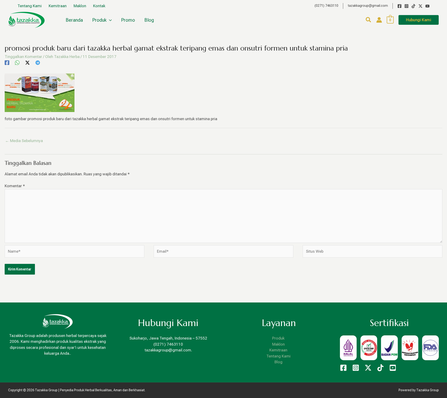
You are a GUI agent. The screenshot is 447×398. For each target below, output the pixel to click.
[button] (369, 20)
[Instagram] (406, 6)
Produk (278, 338)
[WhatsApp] (17, 62)
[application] (109, 20)
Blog (278, 362)
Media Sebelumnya (24, 140)
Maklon (278, 344)
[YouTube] (427, 6)
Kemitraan (278, 350)
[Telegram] (37, 62)
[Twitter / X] (420, 6)
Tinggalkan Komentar (23, 56)
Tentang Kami (278, 356)
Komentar (15, 186)
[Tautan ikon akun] (379, 20)
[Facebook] (399, 6)
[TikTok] (413, 6)
